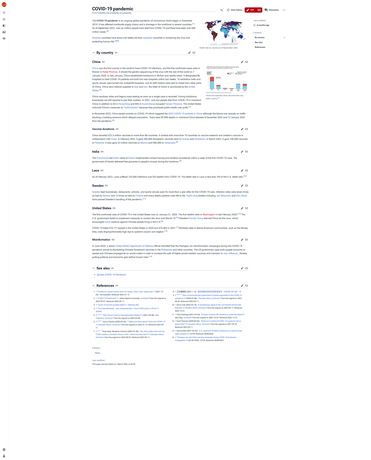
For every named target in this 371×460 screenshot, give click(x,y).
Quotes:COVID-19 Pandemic (111, 274)
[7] (190, 107)
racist (107, 222)
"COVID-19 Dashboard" (107, 298)
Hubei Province (110, 71)
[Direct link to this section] (116, 52)
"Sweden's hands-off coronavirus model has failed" (222, 314)
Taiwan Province (173, 103)
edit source (194, 52)
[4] (118, 41)
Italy (136, 86)
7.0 (98, 331)
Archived (144, 298)
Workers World (191, 308)
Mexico (144, 142)
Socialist (96, 37)
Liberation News (104, 325)
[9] (180, 161)
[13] (165, 231)
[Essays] (4, 32)
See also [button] (103, 268)
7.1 (101, 331)
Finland (139, 195)
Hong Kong (124, 103)
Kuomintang (148, 103)
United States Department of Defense (134, 246)
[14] (150, 256)
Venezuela (169, 142)
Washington (209, 214)
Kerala (131, 158)
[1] (193, 23)
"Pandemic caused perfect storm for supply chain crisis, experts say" (125, 292)
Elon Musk (241, 195)
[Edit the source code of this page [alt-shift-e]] (259, 10)
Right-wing (192, 195)
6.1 (101, 321)
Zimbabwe (199, 139)
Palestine (99, 142)
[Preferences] (4, 449)
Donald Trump (196, 218)
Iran (145, 86)
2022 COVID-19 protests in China (185, 113)
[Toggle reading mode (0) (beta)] (4, 38)
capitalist (147, 37)
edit (189, 52)
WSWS (98, 311)
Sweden (96, 191)
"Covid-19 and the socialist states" (111, 305)
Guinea (185, 139)
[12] (239, 214)
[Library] (4, 26)
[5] (219, 98)
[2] (107, 31)
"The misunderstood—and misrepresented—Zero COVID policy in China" (127, 308)
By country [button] (105, 53)
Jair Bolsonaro (223, 195)
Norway (106, 195)
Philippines (166, 249)
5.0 (98, 314)
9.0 (178, 295)
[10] (244, 176)
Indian (116, 158)
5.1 (101, 314)
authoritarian (131, 107)
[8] (113, 120)
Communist (103, 158)
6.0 (98, 321)
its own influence (229, 253)
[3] (116, 41)
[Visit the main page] (4, 5)
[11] (144, 198)
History (97, 353)
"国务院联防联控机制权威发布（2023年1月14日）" (218, 292)
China (95, 68)
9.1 (180, 295)
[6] (100, 90)
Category (96, 348)
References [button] (105, 286)
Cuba (114, 139)
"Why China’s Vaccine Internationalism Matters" (121, 315)
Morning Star (133, 305)
